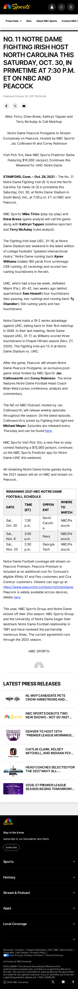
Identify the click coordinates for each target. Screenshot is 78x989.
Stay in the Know (13, 832)
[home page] (16, 7)
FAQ (50, 949)
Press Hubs (12, 20)
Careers (20, 949)
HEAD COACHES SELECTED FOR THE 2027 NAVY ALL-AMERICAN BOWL (50, 769)
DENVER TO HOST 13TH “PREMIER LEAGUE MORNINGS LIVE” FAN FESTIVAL (48, 733)
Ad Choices (22, 952)
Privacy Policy (38, 952)
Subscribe (11, 847)
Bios (29, 20)
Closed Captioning (35, 949)
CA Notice (38, 955)
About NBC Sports (46, 20)
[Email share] (24, 106)
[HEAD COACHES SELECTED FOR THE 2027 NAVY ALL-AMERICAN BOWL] (13, 771)
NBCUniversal (24, 961)
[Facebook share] (6, 106)
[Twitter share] (15, 106)
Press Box (9, 952)
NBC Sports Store (63, 949)
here (48, 431)
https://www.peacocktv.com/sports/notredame (38, 587)
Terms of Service (54, 955)
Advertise (8, 949)
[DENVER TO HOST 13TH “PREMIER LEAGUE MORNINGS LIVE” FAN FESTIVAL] (13, 735)
